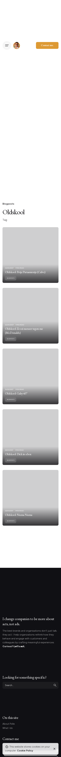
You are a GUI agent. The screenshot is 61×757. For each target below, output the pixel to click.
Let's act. (19, 646)
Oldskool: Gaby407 (16, 393)
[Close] (54, 749)
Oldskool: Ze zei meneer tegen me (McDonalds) (24, 331)
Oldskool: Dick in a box (18, 454)
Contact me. (47, 45)
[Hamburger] (7, 45)
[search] (55, 685)
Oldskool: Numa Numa (18, 515)
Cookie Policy (25, 750)
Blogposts (8, 203)
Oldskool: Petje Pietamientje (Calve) (25, 272)
